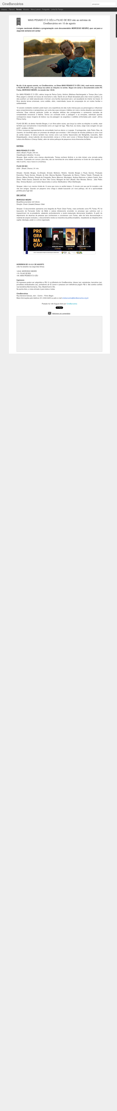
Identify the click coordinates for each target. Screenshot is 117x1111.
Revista (19, 9)
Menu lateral (35, 9)
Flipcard (12, 9)
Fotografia (45, 9)
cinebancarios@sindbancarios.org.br (75, 298)
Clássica (4, 9)
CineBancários (72, 304)
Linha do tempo (57, 9)
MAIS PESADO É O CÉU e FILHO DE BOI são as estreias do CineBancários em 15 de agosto (59, 21)
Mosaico (26, 9)
